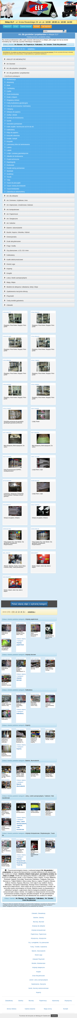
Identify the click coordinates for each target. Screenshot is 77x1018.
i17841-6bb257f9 (7, 312)
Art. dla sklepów (12, 196)
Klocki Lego (11, 264)
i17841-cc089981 (35, 384)
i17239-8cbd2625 (6, 638)
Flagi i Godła (11, 246)
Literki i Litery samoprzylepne (38, 980)
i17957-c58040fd (35, 659)
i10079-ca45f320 (6, 817)
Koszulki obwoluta (13, 135)
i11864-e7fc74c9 (35, 765)
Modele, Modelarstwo (38, 963)
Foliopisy (10, 109)
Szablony (10, 174)
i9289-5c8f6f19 (34, 552)
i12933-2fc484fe (5, 709)
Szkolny (20, 1000)
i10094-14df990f (49, 765)
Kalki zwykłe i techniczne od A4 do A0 (20, 127)
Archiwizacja (11, 79)
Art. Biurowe (18, 44)
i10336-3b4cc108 (35, 480)
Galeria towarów (30, 1009)
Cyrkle (9, 91)
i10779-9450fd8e (6, 802)
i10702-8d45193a (7, 480)
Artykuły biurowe (30, 654)
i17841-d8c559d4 (7, 384)
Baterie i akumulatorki (14, 228)
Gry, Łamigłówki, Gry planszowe (38, 942)
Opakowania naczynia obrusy (17, 291)
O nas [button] (16, 26)
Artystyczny (68, 1000)
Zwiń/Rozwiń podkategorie (12, 76)
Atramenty (10, 82)
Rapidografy (11, 162)
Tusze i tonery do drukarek (16, 186)
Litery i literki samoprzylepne (17, 278)
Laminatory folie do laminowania (18, 144)
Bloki (8, 85)
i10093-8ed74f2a (7, 528)
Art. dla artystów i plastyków (16, 68)
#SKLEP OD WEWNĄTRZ (16, 59)
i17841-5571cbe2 (7, 336)
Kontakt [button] (36, 26)
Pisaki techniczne (13, 159)
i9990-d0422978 (5, 780)
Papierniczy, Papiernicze (38, 934)
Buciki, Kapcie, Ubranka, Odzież (18, 232)
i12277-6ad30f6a (35, 432)
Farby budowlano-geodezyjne (17, 103)
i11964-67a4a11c (20, 765)
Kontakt (65, 1009)
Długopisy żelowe (13, 100)
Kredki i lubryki (12, 138)
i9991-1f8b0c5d (6, 552)
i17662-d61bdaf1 (6, 694)
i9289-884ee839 (7, 577)
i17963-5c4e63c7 (20, 659)
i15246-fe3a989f (5, 729)
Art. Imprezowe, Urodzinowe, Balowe (20, 205)
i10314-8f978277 (7, 504)
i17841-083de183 (35, 336)
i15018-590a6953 (35, 839)
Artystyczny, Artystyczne (38, 938)
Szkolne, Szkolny (38, 917)
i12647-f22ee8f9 (35, 408)
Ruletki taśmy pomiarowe (16, 168)
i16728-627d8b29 (35, 694)
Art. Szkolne (48, 44)
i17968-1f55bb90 (35, 623)
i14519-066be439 (49, 694)
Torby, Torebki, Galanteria (38, 947)
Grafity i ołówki (12, 115)
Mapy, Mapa (11, 282)
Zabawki (10, 305)
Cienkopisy (11, 88)
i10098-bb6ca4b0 (49, 802)
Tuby (8, 180)
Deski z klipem (12, 97)
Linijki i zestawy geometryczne (17, 153)
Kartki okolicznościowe (15, 259)
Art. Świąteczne (12, 218)
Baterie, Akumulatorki (32, 760)
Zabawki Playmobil (38, 959)
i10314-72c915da (35, 504)
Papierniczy (43, 1000)
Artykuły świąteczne (38, 967)
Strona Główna (11, 1009)
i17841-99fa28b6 (7, 360)
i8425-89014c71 (5, 744)
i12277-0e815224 (7, 432)
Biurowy (31, 1000)
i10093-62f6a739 (35, 528)
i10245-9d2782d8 (35, 802)
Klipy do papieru (12, 132)
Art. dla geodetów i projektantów (18, 73)
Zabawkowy (9, 1000)
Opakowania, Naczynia (38, 984)
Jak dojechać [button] (46, 26)
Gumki (9, 121)
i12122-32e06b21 (20, 729)
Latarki (9, 150)
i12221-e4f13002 (49, 839)
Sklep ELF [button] (7, 26)
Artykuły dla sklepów (38, 926)
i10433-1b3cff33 (49, 729)
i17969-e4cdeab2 (20, 623)
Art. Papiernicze (29, 44)
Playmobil (10, 296)
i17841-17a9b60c (35, 360)
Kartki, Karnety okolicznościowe (39, 988)
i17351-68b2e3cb (20, 694)
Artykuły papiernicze (31, 619)
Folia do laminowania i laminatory (19, 106)
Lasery (9, 147)
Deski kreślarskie (13, 94)
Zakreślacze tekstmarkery (16, 192)
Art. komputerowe (13, 209)
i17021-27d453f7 (7, 408)
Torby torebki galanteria (15, 300)
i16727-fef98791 (20, 839)
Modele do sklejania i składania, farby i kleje (22, 287)
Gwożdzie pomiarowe (14, 124)
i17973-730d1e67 (6, 623)
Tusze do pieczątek (13, 183)
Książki (9, 273)
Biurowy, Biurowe (38, 922)
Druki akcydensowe (14, 241)
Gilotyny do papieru (13, 112)
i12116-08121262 (35, 729)
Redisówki (10, 165)
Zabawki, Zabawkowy (38, 913)
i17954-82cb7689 (6, 674)
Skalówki (10, 171)
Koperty (9, 269)
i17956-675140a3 (49, 659)
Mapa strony (48, 1009)
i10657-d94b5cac (20, 802)
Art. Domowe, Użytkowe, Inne (17, 200)
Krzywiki (10, 141)
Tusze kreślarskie (13, 189)
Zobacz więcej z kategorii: (21, 711)
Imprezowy (55, 1000)
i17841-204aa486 (35, 312)
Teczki (9, 177)
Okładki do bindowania (15, 156)
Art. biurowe (11, 64)
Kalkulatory (39, 44)
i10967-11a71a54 (35, 456)
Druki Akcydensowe (59, 44)
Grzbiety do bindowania (15, 118)
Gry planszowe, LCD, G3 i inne (18, 250)
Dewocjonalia (11, 237)
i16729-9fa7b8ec (6, 839)
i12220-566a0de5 (6, 854)
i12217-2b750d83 (7, 456)
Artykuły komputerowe (38, 930)
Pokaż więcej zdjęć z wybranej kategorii (29, 604)
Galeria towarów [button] (26, 26)
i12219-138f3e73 (6, 765)
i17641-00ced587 (49, 623)
